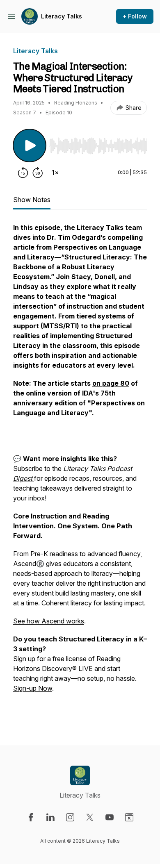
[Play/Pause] (29, 145)
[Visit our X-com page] (90, 817)
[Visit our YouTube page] (109, 817)
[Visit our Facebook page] (31, 817)
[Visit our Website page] (129, 817)
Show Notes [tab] (31, 200)
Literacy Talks (61, 16)
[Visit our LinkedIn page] (50, 817)
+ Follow (135, 16)
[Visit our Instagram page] (70, 817)
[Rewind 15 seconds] (23, 172)
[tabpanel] (80, 471)
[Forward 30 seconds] (37, 172)
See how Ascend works (48, 621)
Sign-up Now (32, 688)
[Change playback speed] (55, 172)
